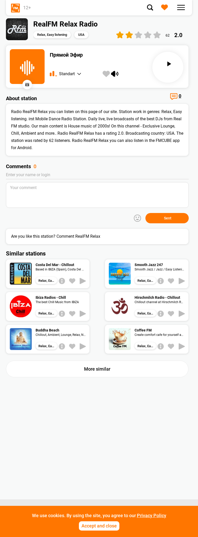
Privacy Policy (151, 515)
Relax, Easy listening (52, 35)
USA (81, 35)
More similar (97, 369)
